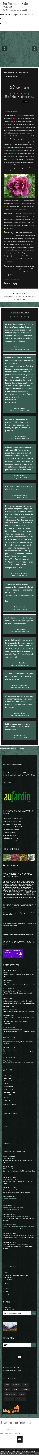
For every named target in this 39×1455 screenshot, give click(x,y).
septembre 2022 (9, 1092)
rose (29, 296)
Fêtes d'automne (9, 1040)
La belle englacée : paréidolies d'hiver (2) (18, 1001)
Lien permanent (21, 293)
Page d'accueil (23, 72)
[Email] (19, 1357)
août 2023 (7, 1078)
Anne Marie (22, 663)
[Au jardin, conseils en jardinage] (17, 797)
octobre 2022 (8, 1089)
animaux (9, 1279)
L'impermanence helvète (10, 841)
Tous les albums (12, 865)
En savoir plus (28, 1453)
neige (25, 1384)
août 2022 (7, 1095)
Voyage (7, 1294)
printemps (25, 1389)
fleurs (7, 1389)
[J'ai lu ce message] (37, 1450)
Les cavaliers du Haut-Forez (12, 824)
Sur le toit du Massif (10, 1050)
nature (22, 1394)
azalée (34, 296)
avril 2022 (7, 1100)
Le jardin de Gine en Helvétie (12, 821)
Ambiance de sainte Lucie (12, 1030)
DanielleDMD (23, 685)
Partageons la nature (11, 23)
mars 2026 (7, 1075)
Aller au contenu (7, 2)
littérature (16, 296)
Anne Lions (6, 1179)
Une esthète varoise (9, 832)
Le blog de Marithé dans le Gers (13, 818)
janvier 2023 (8, 1083)
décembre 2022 (9, 1086)
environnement (10, 1394)
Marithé (5, 1216)
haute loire (20, 1399)
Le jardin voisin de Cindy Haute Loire (14, 827)
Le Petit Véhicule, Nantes (12, 18)
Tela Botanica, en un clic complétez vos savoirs (18, 934)
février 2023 (8, 1081)
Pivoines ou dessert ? (12, 76)
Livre (6, 1286)
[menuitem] (11, 72)
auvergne (16, 1384)
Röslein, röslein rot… (19, 97)
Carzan (22, 735)
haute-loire (9, 1399)
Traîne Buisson (22, 436)
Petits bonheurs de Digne (11, 838)
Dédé (4, 1158)
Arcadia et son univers (10, 835)
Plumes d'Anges (8, 1235)
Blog (6, 1272)
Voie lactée (7, 983)
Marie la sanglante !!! (10, 72)
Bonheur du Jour (8, 1226)
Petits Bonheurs (8, 1207)
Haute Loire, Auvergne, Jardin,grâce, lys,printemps (15, 1276)
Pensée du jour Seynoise (11, 829)
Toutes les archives (11, 1105)
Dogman (6, 1198)
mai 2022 (7, 1098)
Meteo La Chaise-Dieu (13, 950)
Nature (7, 1291)
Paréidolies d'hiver (10, 1009)
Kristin (23, 347)
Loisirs (7, 1288)
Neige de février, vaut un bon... (14, 991)
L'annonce (7, 1060)
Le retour (6, 973)
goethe (24, 296)
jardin (7, 1283)
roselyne (22, 629)
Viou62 (22, 713)
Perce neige (7, 1190)
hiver (7, 1384)
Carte (6, 1126)
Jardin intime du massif (15, 5)
